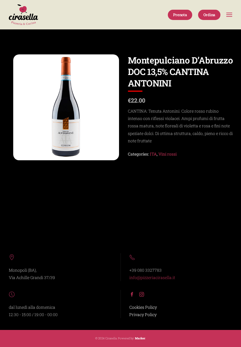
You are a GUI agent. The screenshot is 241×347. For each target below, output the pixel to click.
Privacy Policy (143, 314)
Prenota (180, 14)
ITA (153, 154)
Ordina (209, 14)
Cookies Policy (143, 307)
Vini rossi (167, 154)
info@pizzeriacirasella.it (152, 277)
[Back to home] (23, 14)
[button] (229, 14)
